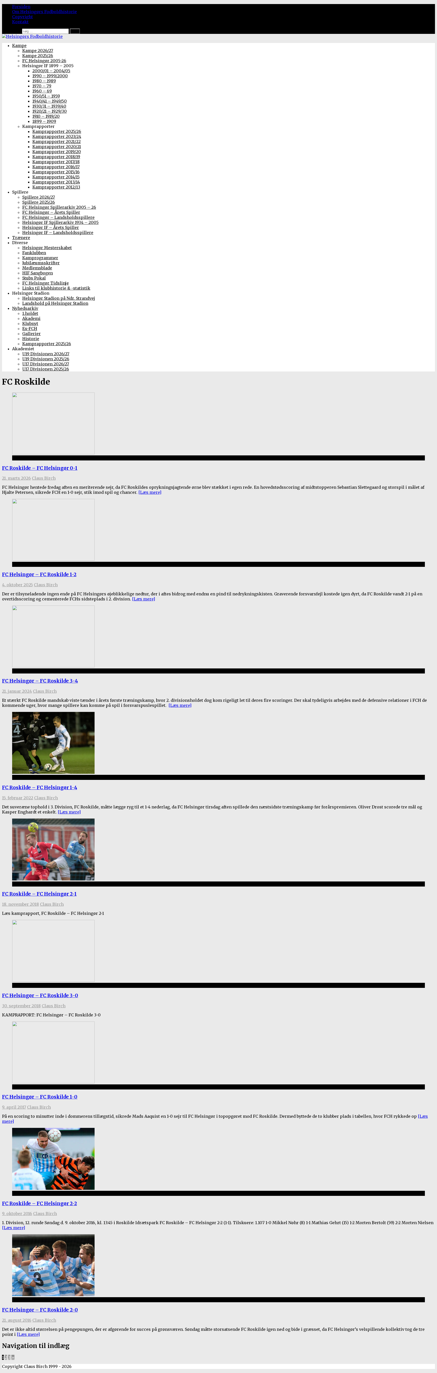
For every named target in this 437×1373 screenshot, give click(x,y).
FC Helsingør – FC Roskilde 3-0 (40, 995)
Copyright (22, 16)
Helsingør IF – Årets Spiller (50, 227)
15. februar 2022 (17, 797)
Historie (30, 338)
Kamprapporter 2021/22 (56, 141)
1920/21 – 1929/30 (49, 111)
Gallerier (31, 333)
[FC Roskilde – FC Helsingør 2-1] (53, 878)
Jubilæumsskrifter (41, 262)
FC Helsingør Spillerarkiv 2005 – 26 (59, 207)
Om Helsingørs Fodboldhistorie (44, 11)
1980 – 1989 (44, 80)
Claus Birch (44, 478)
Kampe (19, 45)
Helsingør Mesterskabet (47, 247)
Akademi (31, 318)
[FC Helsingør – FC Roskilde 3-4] (53, 665)
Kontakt (20, 21)
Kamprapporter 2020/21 (56, 146)
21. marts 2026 (16, 478)
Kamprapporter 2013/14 (56, 181)
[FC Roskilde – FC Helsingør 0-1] (53, 452)
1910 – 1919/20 (46, 116)
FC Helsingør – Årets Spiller (51, 212)
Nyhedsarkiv (25, 308)
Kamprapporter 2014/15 (56, 176)
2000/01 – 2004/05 (51, 70)
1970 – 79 (41, 85)
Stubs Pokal (34, 278)
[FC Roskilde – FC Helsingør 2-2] (53, 1188)
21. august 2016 (16, 1320)
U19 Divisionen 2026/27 (45, 353)
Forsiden (21, 6)
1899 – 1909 (44, 121)
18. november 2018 (20, 904)
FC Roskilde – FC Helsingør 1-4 (39, 787)
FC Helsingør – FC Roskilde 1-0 (39, 1097)
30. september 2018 (21, 1005)
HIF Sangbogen (37, 272)
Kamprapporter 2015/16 (56, 171)
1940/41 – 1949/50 (49, 101)
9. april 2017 (14, 1107)
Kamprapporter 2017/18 (56, 161)
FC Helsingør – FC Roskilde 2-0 (40, 1310)
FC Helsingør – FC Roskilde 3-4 (40, 681)
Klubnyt (30, 323)
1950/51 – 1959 (46, 96)
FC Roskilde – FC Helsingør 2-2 (39, 1203)
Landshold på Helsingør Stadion (55, 303)
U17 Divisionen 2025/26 (45, 368)
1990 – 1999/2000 (50, 75)
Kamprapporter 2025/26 (56, 131)
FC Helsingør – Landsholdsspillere (58, 217)
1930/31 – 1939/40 (49, 106)
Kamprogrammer (40, 257)
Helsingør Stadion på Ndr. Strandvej (58, 298)
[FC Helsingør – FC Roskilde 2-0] (53, 1294)
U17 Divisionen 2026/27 (45, 363)
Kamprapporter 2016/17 (56, 166)
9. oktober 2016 (17, 1213)
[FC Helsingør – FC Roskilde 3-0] (53, 980)
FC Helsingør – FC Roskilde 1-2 (39, 574)
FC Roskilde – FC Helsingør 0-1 (39, 468)
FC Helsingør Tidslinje (45, 283)
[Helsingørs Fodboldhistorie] (32, 36)
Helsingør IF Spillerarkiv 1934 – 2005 (60, 222)
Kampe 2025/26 (37, 55)
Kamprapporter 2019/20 (56, 151)
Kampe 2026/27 (37, 50)
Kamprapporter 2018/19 (56, 156)
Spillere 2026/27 (38, 197)
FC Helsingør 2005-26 (44, 60)
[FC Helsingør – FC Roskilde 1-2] (53, 559)
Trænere (21, 237)
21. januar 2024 (17, 691)
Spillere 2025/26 (38, 202)
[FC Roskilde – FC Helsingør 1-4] (53, 772)
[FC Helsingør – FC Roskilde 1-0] (53, 1081)
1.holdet (30, 313)
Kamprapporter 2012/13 (56, 187)
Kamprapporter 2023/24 (56, 136)
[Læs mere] (149, 492)
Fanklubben (34, 252)
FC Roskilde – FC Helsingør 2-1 (39, 894)
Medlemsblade (37, 267)
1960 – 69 (42, 91)
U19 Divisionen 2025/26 (45, 358)
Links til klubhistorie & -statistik (56, 288)
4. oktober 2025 (17, 584)
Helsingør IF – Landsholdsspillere (57, 232)
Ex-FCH (29, 328)
